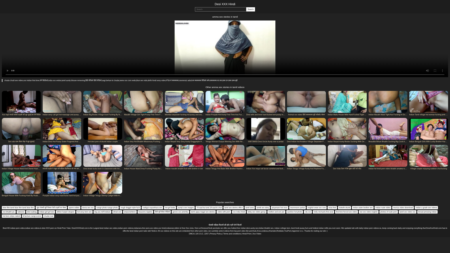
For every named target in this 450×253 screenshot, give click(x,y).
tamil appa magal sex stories (203, 212)
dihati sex (117, 212)
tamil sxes (250, 208)
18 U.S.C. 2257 (202, 234)
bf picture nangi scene (32, 216)
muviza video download (403, 208)
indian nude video (382, 208)
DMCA (191, 234)
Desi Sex (185, 228)
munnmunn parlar (297, 208)
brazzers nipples (145, 212)
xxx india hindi (239, 212)
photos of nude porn (388, 212)
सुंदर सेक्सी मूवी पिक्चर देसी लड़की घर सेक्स (51, 208)
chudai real (48, 216)
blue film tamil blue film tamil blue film (18, 208)
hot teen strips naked (11, 216)
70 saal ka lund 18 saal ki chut (209, 208)
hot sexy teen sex (84, 212)
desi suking (32, 212)
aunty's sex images (186, 208)
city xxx (308, 212)
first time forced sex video (346, 212)
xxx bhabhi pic (9, 212)
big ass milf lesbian (102, 212)
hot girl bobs (170, 208)
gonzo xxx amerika (180, 212)
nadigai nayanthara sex (152, 208)
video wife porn (224, 212)
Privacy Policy (216, 234)
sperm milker (74, 208)
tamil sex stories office (233, 208)
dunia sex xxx (88, 208)
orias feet (332, 208)
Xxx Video (257, 234)
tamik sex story (263, 208)
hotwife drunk (344, 208)
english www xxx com (317, 208)
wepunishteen (130, 212)
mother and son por (276, 212)
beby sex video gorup (257, 212)
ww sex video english (369, 212)
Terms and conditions (232, 234)
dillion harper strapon (65, 212)
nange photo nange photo (107, 208)
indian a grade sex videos (426, 208)
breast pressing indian (427, 212)
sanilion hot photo (294, 212)
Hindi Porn (246, 234)
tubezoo (21, 212)
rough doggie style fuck (130, 208)
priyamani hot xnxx (279, 208)
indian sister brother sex (363, 208)
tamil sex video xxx (407, 212)
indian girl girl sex (46, 212)
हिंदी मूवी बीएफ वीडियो (162, 212)
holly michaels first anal (323, 212)
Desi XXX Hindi (225, 4)
